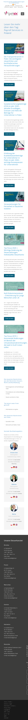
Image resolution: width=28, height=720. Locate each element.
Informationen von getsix (12, 409)
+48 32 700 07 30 (8, 631)
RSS (15, 4)
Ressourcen (20, 7)
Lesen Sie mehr (9, 84)
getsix (6, 714)
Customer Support (8, 7)
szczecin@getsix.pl (11, 617)
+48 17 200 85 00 (8, 651)
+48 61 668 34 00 (8, 572)
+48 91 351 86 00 (8, 612)
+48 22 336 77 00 (8, 592)
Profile (9, 702)
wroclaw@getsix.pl (11, 558)
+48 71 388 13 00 (8, 552)
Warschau (14, 463)
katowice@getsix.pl (12, 637)
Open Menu (22, 13)
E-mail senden (16, 459)
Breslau (20, 493)
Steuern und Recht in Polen (12, 397)
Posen (20, 521)
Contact (13, 705)
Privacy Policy (7, 707)
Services (6, 704)
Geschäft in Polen (10, 421)
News (15, 7)
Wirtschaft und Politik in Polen (13, 425)
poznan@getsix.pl (11, 578)
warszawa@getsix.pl (12, 598)
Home (5, 702)
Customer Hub (18, 5)
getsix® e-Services (9, 5)
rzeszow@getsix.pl (11, 655)
